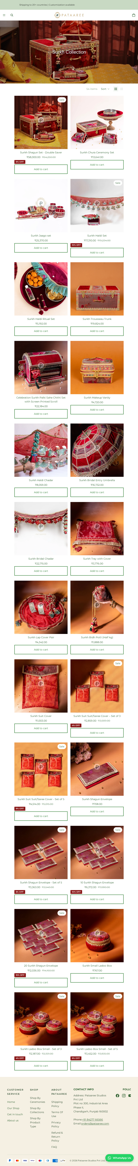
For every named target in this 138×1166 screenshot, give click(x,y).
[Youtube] (130, 1095)
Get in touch (15, 1114)
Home (11, 1102)
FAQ (54, 1147)
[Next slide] (62, 122)
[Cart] (134, 15)
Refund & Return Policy (57, 1136)
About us (13, 1120)
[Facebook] (117, 1095)
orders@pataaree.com (95, 1123)
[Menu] (4, 15)
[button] (105, 89)
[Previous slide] (19, 122)
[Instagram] (124, 1095)
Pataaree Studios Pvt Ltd (91, 1160)
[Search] (12, 15)
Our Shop (13, 1108)
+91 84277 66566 (92, 1119)
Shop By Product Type (35, 1122)
